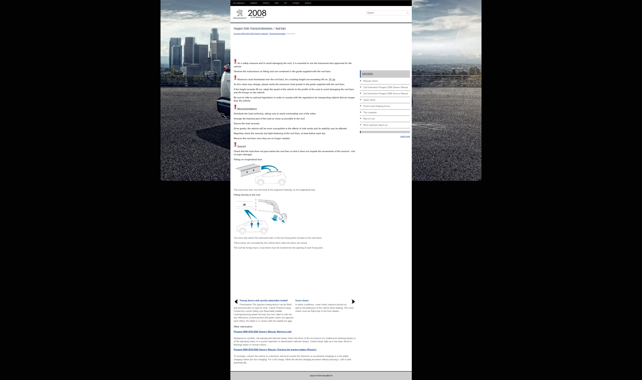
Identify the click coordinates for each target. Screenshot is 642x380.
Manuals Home (370, 81)
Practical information (277, 34)
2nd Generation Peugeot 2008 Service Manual (385, 93)
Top (285, 3)
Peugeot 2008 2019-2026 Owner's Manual (251, 34)
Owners (253, 3)
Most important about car (375, 125)
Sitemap (295, 3)
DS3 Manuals (239, 3)
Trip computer (370, 112)
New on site (369, 118)
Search (308, 3)
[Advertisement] (295, 47)
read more (405, 136)
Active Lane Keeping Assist (376, 106)
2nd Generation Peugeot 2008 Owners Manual (385, 87)
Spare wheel (369, 100)
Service (266, 3)
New (276, 3)
